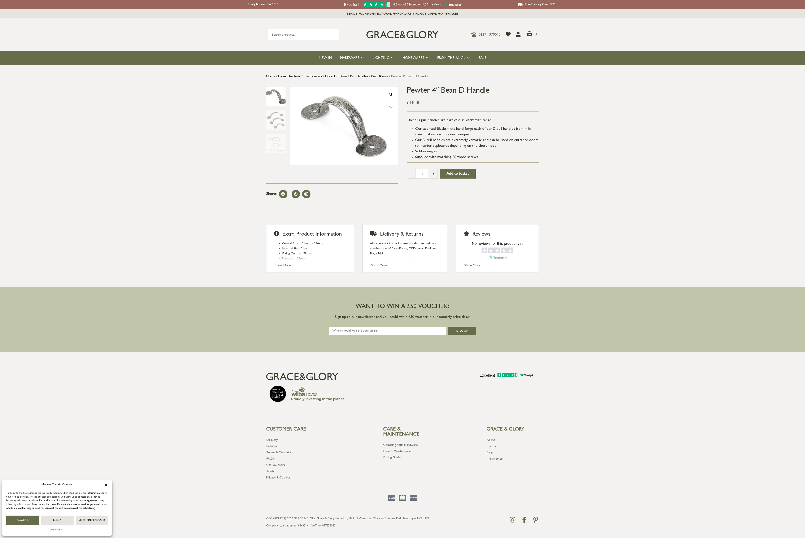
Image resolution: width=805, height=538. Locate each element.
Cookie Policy (55, 530)
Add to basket (458, 174)
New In (325, 58)
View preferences (91, 520)
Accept (23, 520)
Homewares (413, 58)
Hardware (349, 58)
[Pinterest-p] (535, 520)
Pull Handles (359, 76)
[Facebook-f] (524, 520)
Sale (482, 58)
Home (270, 76)
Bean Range (379, 76)
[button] (106, 485)
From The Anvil (451, 58)
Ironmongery (313, 76)
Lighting (381, 58)
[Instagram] (306, 194)
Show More (283, 265)
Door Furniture (336, 76)
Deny (57, 520)
